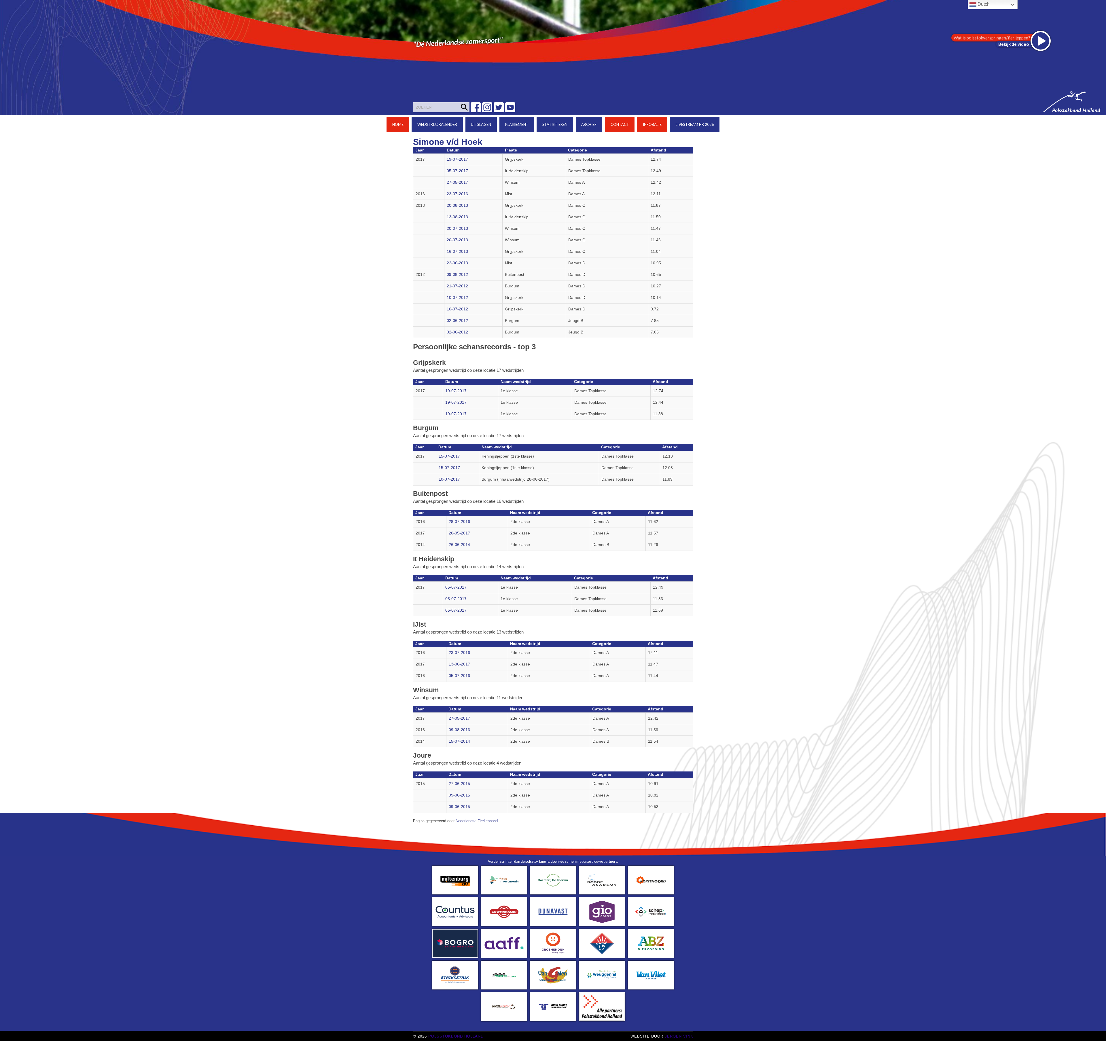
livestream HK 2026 (695, 124)
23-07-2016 (457, 194)
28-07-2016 (459, 521)
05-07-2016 (459, 676)
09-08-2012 (457, 274)
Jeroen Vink (679, 1036)
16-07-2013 (457, 251)
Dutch (983, 4)
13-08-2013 (457, 217)
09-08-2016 (459, 730)
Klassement (517, 124)
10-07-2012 (457, 297)
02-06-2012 (457, 320)
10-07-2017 (449, 479)
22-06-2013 (457, 263)
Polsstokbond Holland (456, 1036)
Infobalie (652, 124)
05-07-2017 (457, 171)
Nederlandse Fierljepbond (477, 821)
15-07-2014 (459, 741)
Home (398, 124)
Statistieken (554, 124)
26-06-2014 (459, 545)
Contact (620, 124)
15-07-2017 (449, 456)
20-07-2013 (457, 228)
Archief (588, 124)
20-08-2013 (457, 205)
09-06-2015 (459, 795)
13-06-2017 (459, 664)
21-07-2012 (457, 286)
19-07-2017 (457, 159)
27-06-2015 (459, 784)
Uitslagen (481, 124)
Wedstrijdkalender (437, 124)
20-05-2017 (459, 533)
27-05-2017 (457, 182)
